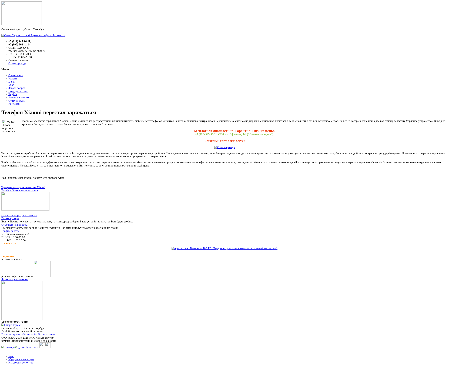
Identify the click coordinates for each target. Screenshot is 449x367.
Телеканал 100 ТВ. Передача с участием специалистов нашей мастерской (233, 248)
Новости (22, 279)
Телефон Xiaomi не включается (19, 190)
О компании (15, 75)
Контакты (14, 103)
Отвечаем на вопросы (14, 224)
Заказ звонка (29, 215)
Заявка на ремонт (18, 97)
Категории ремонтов (20, 362)
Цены (11, 81)
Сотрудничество (18, 91)
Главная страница (12, 334)
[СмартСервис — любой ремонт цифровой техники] (33, 35)
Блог (11, 84)
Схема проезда (17, 63)
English (12, 94)
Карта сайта (30, 334)
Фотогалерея (9, 279)
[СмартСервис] (11, 324)
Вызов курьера (10, 218)
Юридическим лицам (21, 359)
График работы (10, 230)
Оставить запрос (11, 215)
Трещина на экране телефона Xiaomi (23, 187)
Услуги (12, 78)
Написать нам (46, 334)
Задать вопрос (16, 87)
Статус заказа (16, 100)
